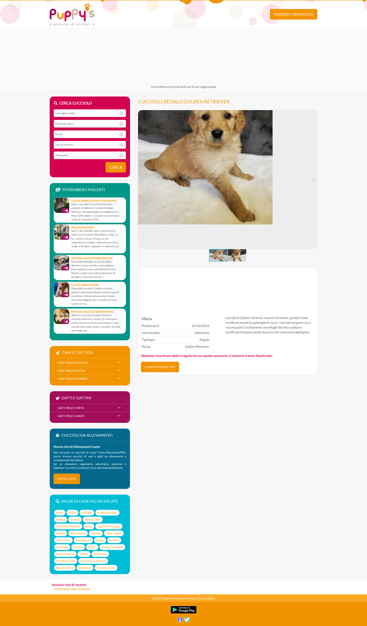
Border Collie (93, 519)
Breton (100, 540)
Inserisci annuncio (293, 14)
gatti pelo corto (71, 408)
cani (189, 86)
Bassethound (83, 540)
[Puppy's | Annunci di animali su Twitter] (187, 620)
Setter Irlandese (65, 554)
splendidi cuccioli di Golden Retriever (92, 257)
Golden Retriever (107, 512)
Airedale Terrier (106, 567)
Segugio (60, 533)
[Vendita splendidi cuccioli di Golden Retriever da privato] (61, 262)
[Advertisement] (183, 55)
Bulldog (60, 519)
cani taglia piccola (73, 362)
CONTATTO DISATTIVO (160, 367)
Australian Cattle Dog (93, 560)
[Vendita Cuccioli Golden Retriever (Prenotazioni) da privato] (61, 205)
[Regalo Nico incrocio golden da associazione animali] (61, 232)
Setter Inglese (114, 533)
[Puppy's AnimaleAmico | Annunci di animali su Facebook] (180, 620)
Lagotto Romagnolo (108, 526)
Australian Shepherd (68, 526)
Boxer (88, 526)
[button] (314, 179)
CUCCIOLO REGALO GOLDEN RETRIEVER (184, 101)
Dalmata (96, 533)
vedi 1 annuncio (80, 588)
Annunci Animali (173, 86)
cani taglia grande (73, 378)
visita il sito (66, 478)
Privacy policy (206, 598)
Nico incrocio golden (82, 227)
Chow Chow (63, 540)
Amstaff (75, 519)
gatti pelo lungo (71, 416)
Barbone (114, 540)
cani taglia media (205, 86)
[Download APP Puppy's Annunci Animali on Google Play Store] (183, 612)
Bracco (92, 547)
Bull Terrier (100, 554)
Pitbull (72, 512)
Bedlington (85, 567)
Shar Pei (78, 547)
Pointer (84, 554)
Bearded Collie (65, 567)
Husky (59, 512)
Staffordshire (78, 533)
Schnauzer (62, 547)
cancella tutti (61, 588)
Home (155, 86)
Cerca (115, 167)
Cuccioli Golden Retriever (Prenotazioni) (93, 200)
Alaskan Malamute (112, 547)
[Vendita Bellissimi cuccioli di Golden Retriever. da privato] (61, 316)
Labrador (86, 512)
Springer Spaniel (65, 560)
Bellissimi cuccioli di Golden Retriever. (92, 311)
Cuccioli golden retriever (85, 284)
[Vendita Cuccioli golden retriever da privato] (61, 289)
